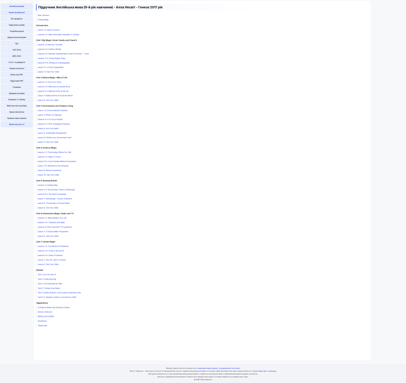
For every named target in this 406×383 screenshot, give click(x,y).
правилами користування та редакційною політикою (219, 368)
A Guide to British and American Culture (54, 307)
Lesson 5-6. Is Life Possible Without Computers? (57, 161)
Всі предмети (16, 19)
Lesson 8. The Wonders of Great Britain (54, 203)
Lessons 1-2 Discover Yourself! (50, 45)
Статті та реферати (16, 62)
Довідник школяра (17, 93)
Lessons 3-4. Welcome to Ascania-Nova (54, 87)
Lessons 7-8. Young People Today (51, 58)
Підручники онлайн (17, 25)
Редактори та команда (267, 371)
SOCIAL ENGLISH (45, 312)
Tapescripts (42, 325)
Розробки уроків (17, 31)
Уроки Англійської (17, 12)
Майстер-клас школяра (17, 106)
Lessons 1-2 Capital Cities (48, 185)
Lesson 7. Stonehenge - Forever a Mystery (55, 199)
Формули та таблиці (16, 99)
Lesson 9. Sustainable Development (52, 133)
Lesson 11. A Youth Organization (51, 67)
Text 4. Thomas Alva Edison (49, 288)
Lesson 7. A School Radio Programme (53, 231)
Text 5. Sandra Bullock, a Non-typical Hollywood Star (59, 293)
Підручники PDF (16, 81)
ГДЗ (16, 43)
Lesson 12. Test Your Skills (48, 72)
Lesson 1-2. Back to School (49, 30)
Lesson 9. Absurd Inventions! (49, 170)
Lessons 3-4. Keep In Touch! (49, 157)
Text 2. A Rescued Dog (47, 279)
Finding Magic (43, 20)
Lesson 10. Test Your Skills (48, 175)
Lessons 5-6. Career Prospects (50, 255)
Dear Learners (43, 15)
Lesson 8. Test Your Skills (48, 100)
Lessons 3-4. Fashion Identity (49, 49)
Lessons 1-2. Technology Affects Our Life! (54, 152)
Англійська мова (16, 6)
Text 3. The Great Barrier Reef (50, 284)
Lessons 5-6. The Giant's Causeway (52, 194)
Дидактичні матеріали (16, 37)
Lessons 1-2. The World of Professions (53, 246)
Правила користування (16, 118)
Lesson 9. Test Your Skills (48, 208)
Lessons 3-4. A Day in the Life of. (51, 251)
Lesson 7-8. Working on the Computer (53, 166)
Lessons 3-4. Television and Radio (51, 222)
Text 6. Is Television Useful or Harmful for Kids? (57, 297)
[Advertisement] (17, 159)
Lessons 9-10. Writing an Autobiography (54, 63)
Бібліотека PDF (16, 75)
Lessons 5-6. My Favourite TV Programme (55, 227)
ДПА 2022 (16, 56)
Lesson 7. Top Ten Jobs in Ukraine (52, 260)
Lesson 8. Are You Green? (48, 128)
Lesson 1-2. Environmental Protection (53, 110)
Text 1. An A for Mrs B (47, 274)
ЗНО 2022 (17, 50)
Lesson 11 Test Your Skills (48, 142)
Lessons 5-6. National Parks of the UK (53, 91)
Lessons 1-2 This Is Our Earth (49, 82)
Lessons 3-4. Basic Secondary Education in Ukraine (58, 34)
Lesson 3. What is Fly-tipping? (50, 115)
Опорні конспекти (16, 68)
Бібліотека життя (16, 124)
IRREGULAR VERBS (46, 316)
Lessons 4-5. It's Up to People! (50, 119)
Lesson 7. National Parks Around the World (55, 96)
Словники (17, 87)
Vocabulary (42, 321)
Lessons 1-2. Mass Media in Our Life (52, 218)
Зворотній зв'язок (16, 112)
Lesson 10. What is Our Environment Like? (55, 137)
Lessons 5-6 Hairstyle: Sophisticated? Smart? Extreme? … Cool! (63, 54)
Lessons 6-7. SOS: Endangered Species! (54, 124)
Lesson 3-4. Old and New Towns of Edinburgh (56, 190)
